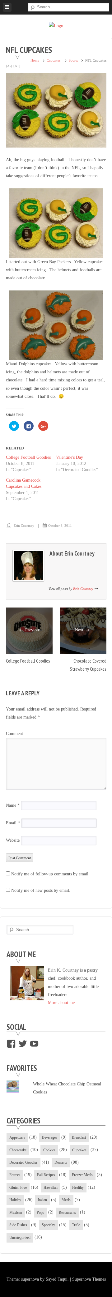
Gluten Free (18, 1187)
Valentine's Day (69, 457)
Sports (73, 60)
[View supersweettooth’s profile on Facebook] (11, 1043)
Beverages (49, 1137)
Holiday (15, 1200)
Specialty (48, 1225)
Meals (66, 1200)
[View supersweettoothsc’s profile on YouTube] (34, 1043)
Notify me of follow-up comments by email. (50, 874)
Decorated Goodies (23, 1162)
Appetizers (17, 1137)
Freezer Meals (82, 1175)
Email (13, 823)
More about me (61, 1002)
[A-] (9, 66)
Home (34, 60)
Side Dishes (18, 1225)
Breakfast (79, 1137)
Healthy (78, 1187)
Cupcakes (53, 60)
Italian (42, 1200)
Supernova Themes (89, 1279)
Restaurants (67, 1212)
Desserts (60, 1162)
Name (13, 805)
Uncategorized (19, 1237)
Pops (40, 1212)
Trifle (76, 1225)
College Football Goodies (28, 457)
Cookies (49, 1150)
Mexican (15, 1212)
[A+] (16, 66)
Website (13, 840)
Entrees (14, 1175)
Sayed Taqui (57, 1279)
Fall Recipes (46, 1175)
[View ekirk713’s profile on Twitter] (22, 1043)
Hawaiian (51, 1187)
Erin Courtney (24, 525)
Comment (14, 733)
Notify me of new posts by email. (40, 890)
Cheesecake (17, 1150)
